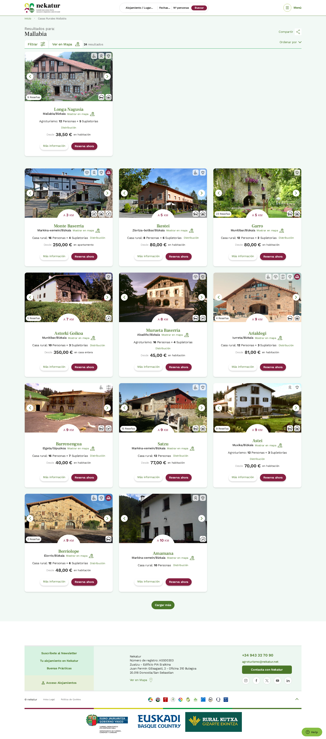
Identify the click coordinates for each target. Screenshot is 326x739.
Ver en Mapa (62, 44)
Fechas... (164, 7)
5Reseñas (33, 318)
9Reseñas (33, 97)
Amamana (163, 553)
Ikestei (163, 226)
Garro (257, 226)
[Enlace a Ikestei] (163, 193)
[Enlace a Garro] (257, 193)
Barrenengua (69, 444)
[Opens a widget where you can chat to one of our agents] (311, 732)
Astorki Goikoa (68, 333)
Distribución (68, 127)
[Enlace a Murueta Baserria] (163, 297)
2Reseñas (33, 539)
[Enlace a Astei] (257, 408)
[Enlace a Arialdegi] (257, 297)
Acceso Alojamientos (61, 683)
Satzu (163, 444)
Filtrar (33, 44)
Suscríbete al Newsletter (59, 653)
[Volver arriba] (296, 699)
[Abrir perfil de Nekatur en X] (267, 680)
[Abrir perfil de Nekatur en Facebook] (256, 680)
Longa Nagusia (68, 109)
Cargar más (163, 605)
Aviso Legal (49, 699)
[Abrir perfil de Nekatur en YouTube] (277, 680)
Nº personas (181, 7)
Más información (54, 145)
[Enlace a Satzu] (163, 408)
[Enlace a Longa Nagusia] (69, 76)
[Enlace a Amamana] (163, 518)
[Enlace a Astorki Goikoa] (69, 297)
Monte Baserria (69, 226)
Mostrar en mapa (77, 113)
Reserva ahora (84, 146)
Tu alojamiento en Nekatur (59, 661)
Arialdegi (257, 333)
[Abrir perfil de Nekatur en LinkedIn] (288, 680)
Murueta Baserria (163, 330)
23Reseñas (223, 213)
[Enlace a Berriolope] (69, 518)
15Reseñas (128, 428)
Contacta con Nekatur (267, 669)
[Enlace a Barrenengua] (69, 408)
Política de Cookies (71, 699)
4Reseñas (222, 318)
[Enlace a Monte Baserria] (69, 193)
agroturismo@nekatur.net (260, 661)
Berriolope (68, 551)
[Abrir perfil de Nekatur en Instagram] (246, 680)
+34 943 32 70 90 (257, 655)
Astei (257, 441)
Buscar (199, 7)
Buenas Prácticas (59, 668)
